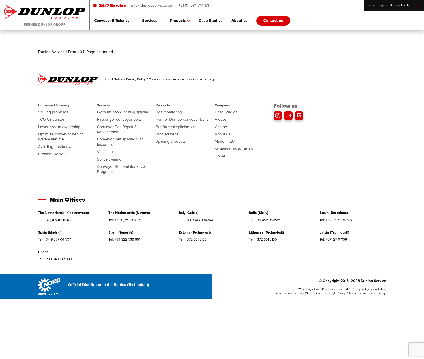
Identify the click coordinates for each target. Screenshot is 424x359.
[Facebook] (278, 115)
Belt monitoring (169, 112)
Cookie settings (204, 79)
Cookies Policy (159, 79)
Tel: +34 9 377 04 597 (54, 239)
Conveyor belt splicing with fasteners (120, 141)
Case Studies (211, 20)
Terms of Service (369, 293)
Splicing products (171, 141)
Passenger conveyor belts (119, 119)
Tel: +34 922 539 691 (124, 239)
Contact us (273, 20)
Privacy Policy (136, 79)
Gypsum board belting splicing (123, 112)
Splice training (109, 159)
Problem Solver (51, 154)
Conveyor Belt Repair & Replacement (117, 129)
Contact (221, 127)
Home (220, 156)
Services (149, 20)
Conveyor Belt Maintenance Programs (121, 169)
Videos (221, 119)
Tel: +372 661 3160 (193, 239)
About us (239, 20)
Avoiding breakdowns (56, 147)
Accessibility (181, 79)
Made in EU (225, 141)
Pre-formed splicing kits (176, 127)
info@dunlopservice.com (152, 5)
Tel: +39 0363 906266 (196, 219)
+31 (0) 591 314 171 (193, 5)
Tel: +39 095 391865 (264, 219)
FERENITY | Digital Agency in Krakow (364, 289)
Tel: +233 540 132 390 (55, 259)
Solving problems (53, 112)
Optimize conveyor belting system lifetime (61, 136)
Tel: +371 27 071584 (334, 239)
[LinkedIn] (299, 115)
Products (178, 20)
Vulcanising (107, 152)
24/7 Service (112, 5)
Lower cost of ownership (59, 127)
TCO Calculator (51, 119)
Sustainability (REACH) (234, 149)
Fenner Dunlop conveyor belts (182, 119)
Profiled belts (167, 134)
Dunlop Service (51, 52)
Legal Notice (114, 79)
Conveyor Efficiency (111, 20)
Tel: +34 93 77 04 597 (336, 219)
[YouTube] (288, 115)
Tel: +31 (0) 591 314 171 (54, 219)
